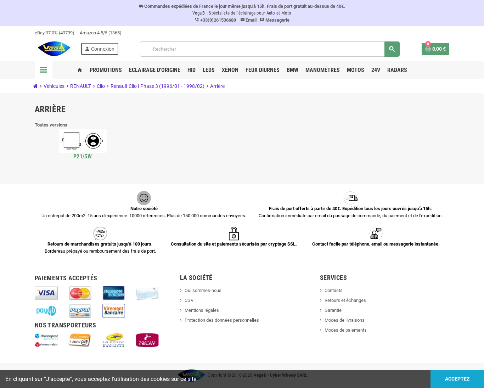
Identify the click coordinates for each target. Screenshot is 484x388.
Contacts (334, 290)
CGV (189, 300)
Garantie (333, 310)
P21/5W (82, 156)
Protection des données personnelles (222, 320)
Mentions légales (202, 310)
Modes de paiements (346, 330)
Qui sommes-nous (203, 290)
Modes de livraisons (345, 320)
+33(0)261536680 (215, 20)
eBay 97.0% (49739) (54, 32)
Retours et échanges (345, 300)
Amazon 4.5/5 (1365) (101, 32)
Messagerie (274, 20)
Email (248, 20)
